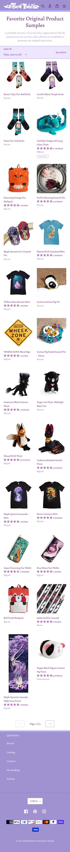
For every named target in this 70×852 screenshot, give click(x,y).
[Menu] (64, 5)
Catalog (11, 752)
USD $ (34, 801)
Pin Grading (13, 770)
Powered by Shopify (46, 840)
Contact (11, 761)
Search (10, 743)
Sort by (8, 49)
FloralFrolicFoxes (30, 840)
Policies (11, 778)
